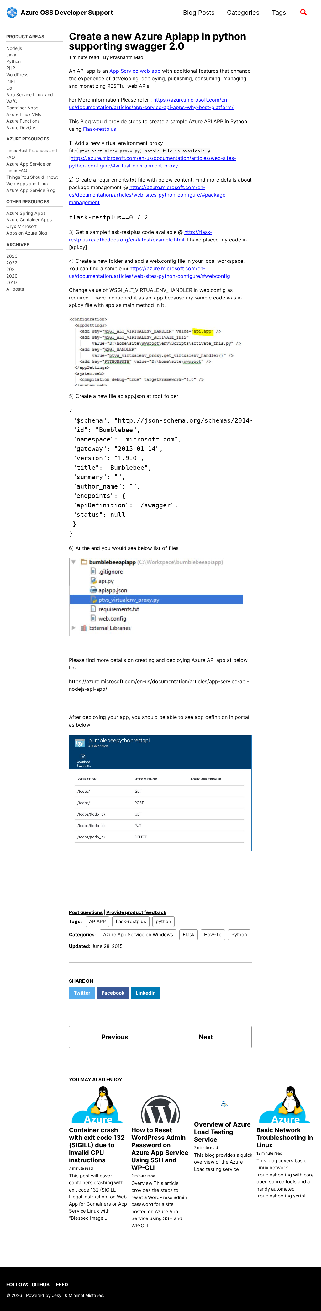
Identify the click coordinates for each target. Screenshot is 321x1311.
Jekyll (57, 1295)
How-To (213, 935)
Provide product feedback (136, 912)
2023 (12, 256)
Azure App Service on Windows (138, 935)
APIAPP (97, 921)
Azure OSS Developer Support (67, 12)
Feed (62, 1284)
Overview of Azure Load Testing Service (222, 1132)
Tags (279, 12)
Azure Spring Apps (25, 213)
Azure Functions (22, 121)
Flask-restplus (99, 129)
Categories (243, 12)
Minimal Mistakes (86, 1295)
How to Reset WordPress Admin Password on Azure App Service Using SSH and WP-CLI (159, 1148)
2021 (11, 269)
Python (13, 61)
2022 (12, 262)
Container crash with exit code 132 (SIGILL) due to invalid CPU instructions (97, 1145)
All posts (15, 289)
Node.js (14, 48)
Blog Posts (198, 12)
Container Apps (22, 107)
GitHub (41, 1284)
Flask (188, 935)
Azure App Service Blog (30, 190)
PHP (10, 68)
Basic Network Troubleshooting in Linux (284, 1137)
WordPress (17, 74)
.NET (11, 81)
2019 (11, 282)
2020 (12, 275)
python (163, 921)
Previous (115, 1037)
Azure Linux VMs (23, 114)
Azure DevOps (21, 127)
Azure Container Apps (29, 219)
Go (9, 88)
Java (11, 54)
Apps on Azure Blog (26, 232)
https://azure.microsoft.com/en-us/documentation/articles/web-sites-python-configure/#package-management (148, 194)
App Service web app (134, 71)
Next (206, 1037)
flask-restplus (131, 921)
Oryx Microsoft (21, 226)
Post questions (86, 912)
